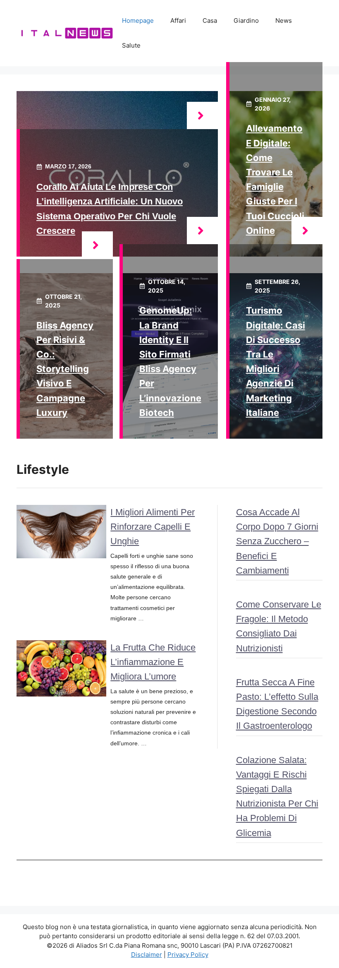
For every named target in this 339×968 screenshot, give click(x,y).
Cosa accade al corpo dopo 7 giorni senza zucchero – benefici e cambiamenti (277, 541)
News (283, 20)
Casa (210, 20)
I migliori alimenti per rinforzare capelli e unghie (152, 526)
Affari (178, 20)
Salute (131, 45)
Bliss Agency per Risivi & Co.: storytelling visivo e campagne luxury (64, 369)
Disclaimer (146, 954)
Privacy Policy (187, 954)
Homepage (138, 20)
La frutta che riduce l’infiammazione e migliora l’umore (153, 662)
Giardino (246, 20)
